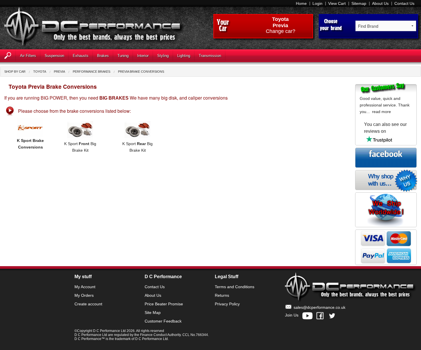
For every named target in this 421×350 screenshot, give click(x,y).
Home (301, 3)
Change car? (280, 31)
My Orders (84, 295)
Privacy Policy (227, 304)
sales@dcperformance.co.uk (319, 307)
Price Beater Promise (164, 304)
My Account (84, 286)
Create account (88, 304)
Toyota (280, 19)
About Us (380, 3)
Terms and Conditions (234, 286)
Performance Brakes (91, 71)
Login (317, 3)
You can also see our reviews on (385, 128)
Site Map (153, 312)
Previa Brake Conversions (141, 71)
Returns (222, 295)
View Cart (337, 3)
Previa (59, 71)
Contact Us (404, 3)
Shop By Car (14, 71)
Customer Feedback (163, 321)
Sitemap (358, 3)
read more (381, 111)
